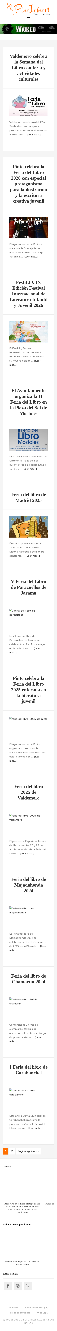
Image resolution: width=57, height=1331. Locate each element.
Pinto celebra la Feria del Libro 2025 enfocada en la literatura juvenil (28, 690)
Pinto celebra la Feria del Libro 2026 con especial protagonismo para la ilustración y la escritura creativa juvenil (28, 184)
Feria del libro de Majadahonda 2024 (28, 885)
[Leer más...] (34, 134)
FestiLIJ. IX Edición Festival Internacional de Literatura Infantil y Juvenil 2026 (29, 294)
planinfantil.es (28, 9)
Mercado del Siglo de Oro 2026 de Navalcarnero (22, 1263)
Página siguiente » (28, 1151)
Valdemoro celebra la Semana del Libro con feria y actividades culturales (29, 67)
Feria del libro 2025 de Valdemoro (28, 792)
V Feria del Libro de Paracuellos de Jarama (28, 587)
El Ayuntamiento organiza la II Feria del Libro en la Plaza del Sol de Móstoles (28, 402)
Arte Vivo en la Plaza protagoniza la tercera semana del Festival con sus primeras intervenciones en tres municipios (22, 1208)
